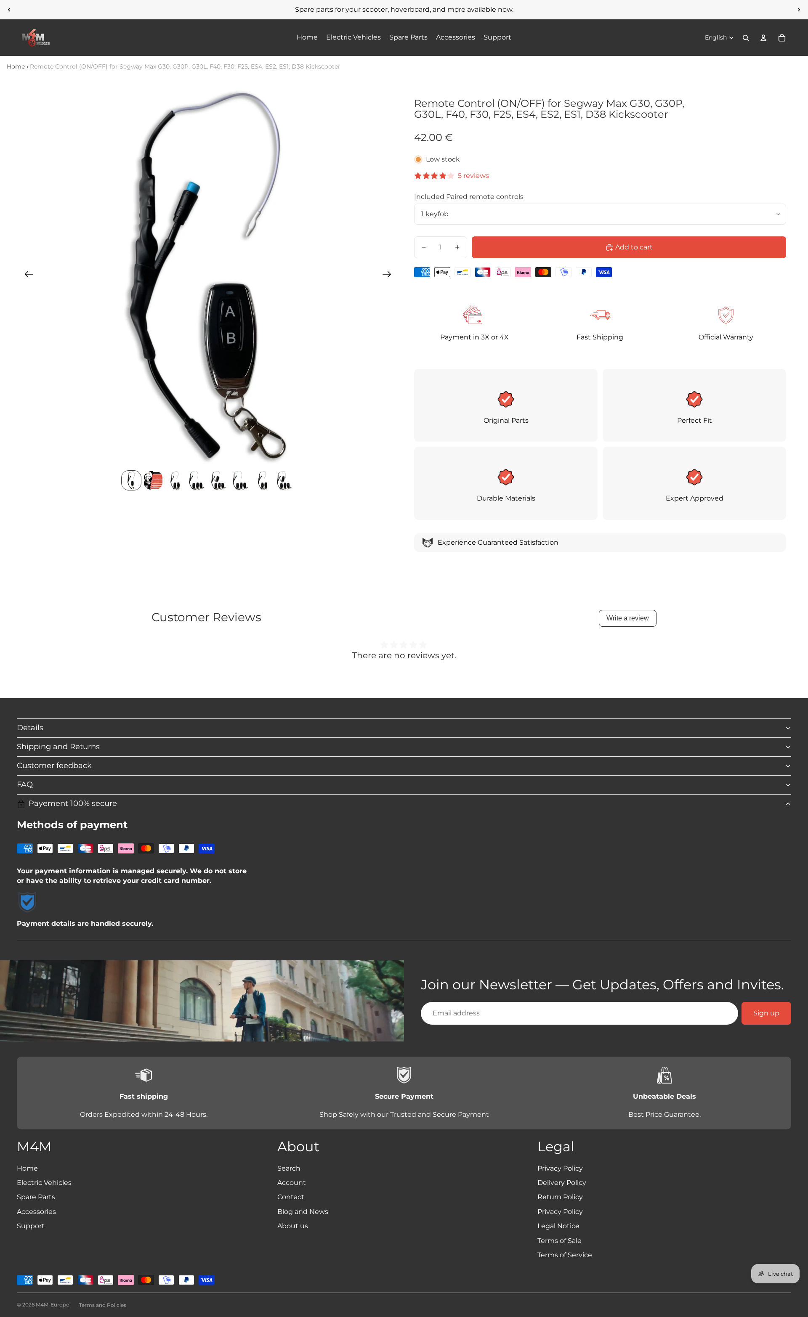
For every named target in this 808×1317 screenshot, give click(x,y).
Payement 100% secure (73, 803)
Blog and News (302, 1212)
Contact (290, 1197)
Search (288, 1168)
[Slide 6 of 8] (240, 480)
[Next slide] (798, 9)
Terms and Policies (102, 1305)
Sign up (766, 1013)
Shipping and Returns (58, 746)
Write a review (627, 618)
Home (16, 66)
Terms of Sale (559, 1241)
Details (30, 727)
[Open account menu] (763, 38)
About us (292, 1226)
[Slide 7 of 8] (262, 480)
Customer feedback (54, 765)
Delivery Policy (561, 1183)
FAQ (25, 784)
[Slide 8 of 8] (284, 480)
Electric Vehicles (44, 1183)
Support (31, 1226)
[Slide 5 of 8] (219, 480)
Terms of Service (564, 1255)
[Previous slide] (9, 9)
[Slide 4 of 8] (197, 480)
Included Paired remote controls (469, 197)
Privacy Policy (560, 1168)
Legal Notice (558, 1226)
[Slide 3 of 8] (175, 480)
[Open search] (745, 38)
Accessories (36, 1212)
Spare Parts (36, 1197)
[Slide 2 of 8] (153, 480)
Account (291, 1183)
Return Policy (560, 1197)
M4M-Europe (52, 1304)
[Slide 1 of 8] (131, 480)
